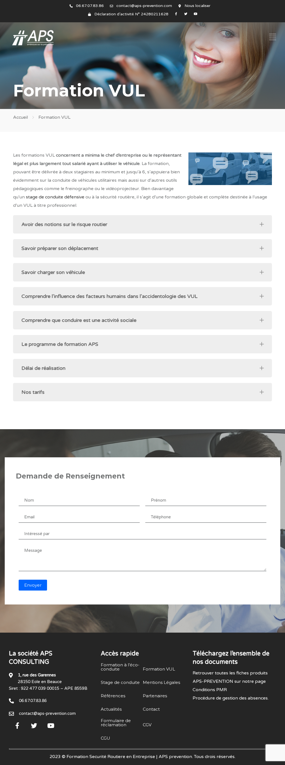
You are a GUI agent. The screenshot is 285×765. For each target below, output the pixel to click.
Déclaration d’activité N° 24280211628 (131, 14)
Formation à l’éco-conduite (120, 667)
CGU (105, 738)
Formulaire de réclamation (116, 722)
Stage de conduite (120, 682)
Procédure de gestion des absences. (231, 698)
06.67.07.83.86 (90, 5)
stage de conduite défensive (55, 197)
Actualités (111, 709)
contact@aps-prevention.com (144, 5)
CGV (147, 725)
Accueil (20, 117)
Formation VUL (159, 669)
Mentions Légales (161, 682)
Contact (151, 709)
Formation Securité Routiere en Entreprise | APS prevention (129, 756)
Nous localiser (197, 5)
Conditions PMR (210, 690)
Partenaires (155, 696)
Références (113, 696)
